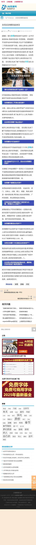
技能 (4, 423)
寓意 (25, 415)
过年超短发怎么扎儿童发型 (27, 318)
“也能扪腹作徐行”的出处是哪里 (11, 308)
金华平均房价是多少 (9, 451)
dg (7, 31)
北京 (16, 412)
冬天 (5, 411)
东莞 (12, 35)
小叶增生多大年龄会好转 (10, 470)
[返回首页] (34, 478)
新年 (15, 423)
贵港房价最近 (23, 311)
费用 (25, 436)
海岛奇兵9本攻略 (8, 480)
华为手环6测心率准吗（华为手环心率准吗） (16, 458)
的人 (5, 432)
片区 (26, 61)
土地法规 (9, 2)
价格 (20, 408)
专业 (4, 408)
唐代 (22, 411)
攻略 (9, 422)
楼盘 (15, 429)
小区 (30, 415)
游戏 (20, 429)
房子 (24, 419)
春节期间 (7, 425)
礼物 (16, 433)
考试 (30, 433)
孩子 (13, 415)
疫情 (27, 429)
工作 (4, 419)
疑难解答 (20, 497)
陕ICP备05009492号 (28, 497)
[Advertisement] (18, 527)
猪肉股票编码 (7, 464)
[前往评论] (34, 483)
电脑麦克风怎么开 (8, 473)
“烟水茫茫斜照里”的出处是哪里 (12, 461)
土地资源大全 (18, 2)
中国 (9, 408)
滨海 (30, 147)
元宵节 (26, 408)
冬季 (11, 412)
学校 (9, 415)
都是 (4, 439)
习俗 (14, 408)
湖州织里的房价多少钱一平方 (13, 292)
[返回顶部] (34, 487)
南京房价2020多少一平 (25, 298)
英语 (14, 436)
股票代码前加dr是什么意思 (27, 308)
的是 (11, 433)
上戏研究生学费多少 (25, 321)
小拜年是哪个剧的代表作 (10, 311)
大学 (4, 415)
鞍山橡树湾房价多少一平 (10, 318)
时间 (21, 423)
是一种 (22, 426)
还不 (31, 436)
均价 (28, 411)
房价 (17, 418)
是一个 (15, 426)
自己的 (6, 436)
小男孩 (18, 507)
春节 (27, 422)
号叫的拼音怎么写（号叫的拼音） (13, 454)
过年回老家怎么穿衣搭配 (10, 467)
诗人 (19, 436)
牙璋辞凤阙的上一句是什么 (27, 315)
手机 (29, 419)
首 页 (3, 2)
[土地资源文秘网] (18, 7)
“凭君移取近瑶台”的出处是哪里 (12, 477)
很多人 (10, 419)
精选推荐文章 (7, 497)
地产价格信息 (9, 18)
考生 (26, 433)
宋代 (19, 415)
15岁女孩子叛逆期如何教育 (11, 315)
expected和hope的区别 (10, 321)
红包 (21, 433)
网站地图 (14, 497)
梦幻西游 (7, 429)
